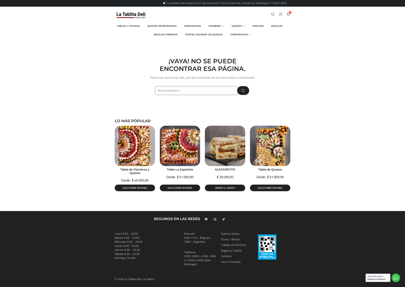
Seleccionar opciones (135, 188)
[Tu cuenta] (281, 14)
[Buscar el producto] (243, 90)
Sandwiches (192, 26)
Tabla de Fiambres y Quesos (134, 171)
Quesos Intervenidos (162, 26)
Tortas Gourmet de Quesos (204, 34)
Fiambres (215, 26)
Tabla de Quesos (270, 169)
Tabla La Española (180, 169)
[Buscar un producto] (273, 14)
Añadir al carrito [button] (225, 188)
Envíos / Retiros (230, 239)
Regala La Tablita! (231, 250)
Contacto (226, 256)
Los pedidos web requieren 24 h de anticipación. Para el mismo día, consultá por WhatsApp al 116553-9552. (218, 3)
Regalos (277, 26)
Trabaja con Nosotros (233, 244)
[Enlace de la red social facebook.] (206, 218)
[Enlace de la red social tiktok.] (224, 218)
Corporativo (239, 34)
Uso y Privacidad (230, 261)
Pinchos (258, 26)
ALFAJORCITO (225, 169)
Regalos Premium (166, 34)
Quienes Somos (230, 233)
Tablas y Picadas (128, 26)
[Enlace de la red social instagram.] (215, 218)
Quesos (237, 26)
